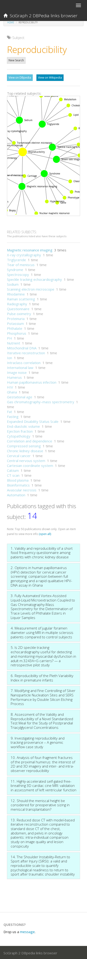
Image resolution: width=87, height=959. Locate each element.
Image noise (17, 372)
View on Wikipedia (50, 78)
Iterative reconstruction (26, 353)
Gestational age (19, 397)
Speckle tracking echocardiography (34, 279)
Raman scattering (21, 299)
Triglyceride (16, 259)
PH (9, 338)
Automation (16, 495)
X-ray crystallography (24, 255)
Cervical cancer (19, 455)
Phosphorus (16, 333)
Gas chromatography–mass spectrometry (40, 402)
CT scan (13, 475)
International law (20, 367)
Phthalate (14, 328)
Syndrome (15, 269)
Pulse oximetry (19, 313)
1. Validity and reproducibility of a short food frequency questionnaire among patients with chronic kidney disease (42, 552)
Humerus (14, 377)
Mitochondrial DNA (21, 348)
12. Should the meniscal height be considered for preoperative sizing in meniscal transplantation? (40, 805)
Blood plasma (18, 480)
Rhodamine (16, 294)
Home (10, 22)
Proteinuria (16, 318)
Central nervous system (26, 460)
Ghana (12, 392)
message (27, 931)
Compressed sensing (24, 446)
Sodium (13, 284)
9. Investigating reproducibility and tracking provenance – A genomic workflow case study (37, 742)
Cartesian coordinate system (30, 465)
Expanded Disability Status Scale (32, 421)
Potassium (15, 323)
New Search (16, 60)
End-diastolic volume (23, 426)
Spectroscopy (18, 274)
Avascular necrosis (21, 490)
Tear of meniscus (21, 264)
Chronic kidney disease (25, 450)
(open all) (45, 534)
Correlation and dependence (29, 441)
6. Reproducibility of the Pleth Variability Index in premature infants (42, 677)
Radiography (17, 304)
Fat (9, 411)
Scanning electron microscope (30, 289)
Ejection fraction (20, 431)
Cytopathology (18, 436)
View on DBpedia (20, 78)
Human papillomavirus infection (31, 382)
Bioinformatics (18, 485)
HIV (10, 387)
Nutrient (13, 343)
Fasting (13, 416)
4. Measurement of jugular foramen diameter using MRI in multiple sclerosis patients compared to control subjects (42, 632)
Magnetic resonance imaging (29, 250)
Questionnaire (18, 308)
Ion (9, 357)
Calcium (13, 470)
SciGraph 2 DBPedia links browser (42, 16)
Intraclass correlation (24, 362)
